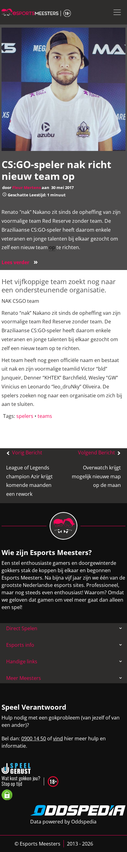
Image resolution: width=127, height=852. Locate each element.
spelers (24, 416)
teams (45, 416)
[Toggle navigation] (117, 12)
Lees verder (20, 262)
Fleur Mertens (26, 187)
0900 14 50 (33, 738)
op (52, 247)
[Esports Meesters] (36, 12)
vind (58, 738)
